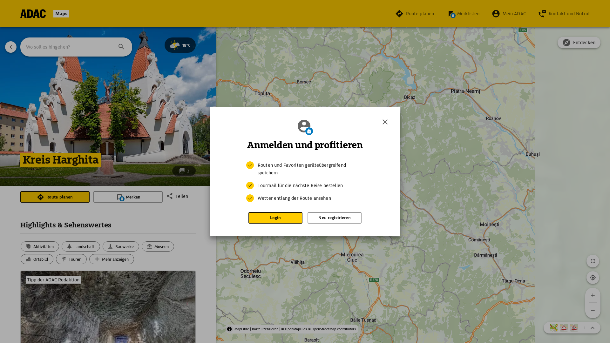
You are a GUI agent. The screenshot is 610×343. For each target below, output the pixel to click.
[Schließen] (385, 122)
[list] (305, 181)
